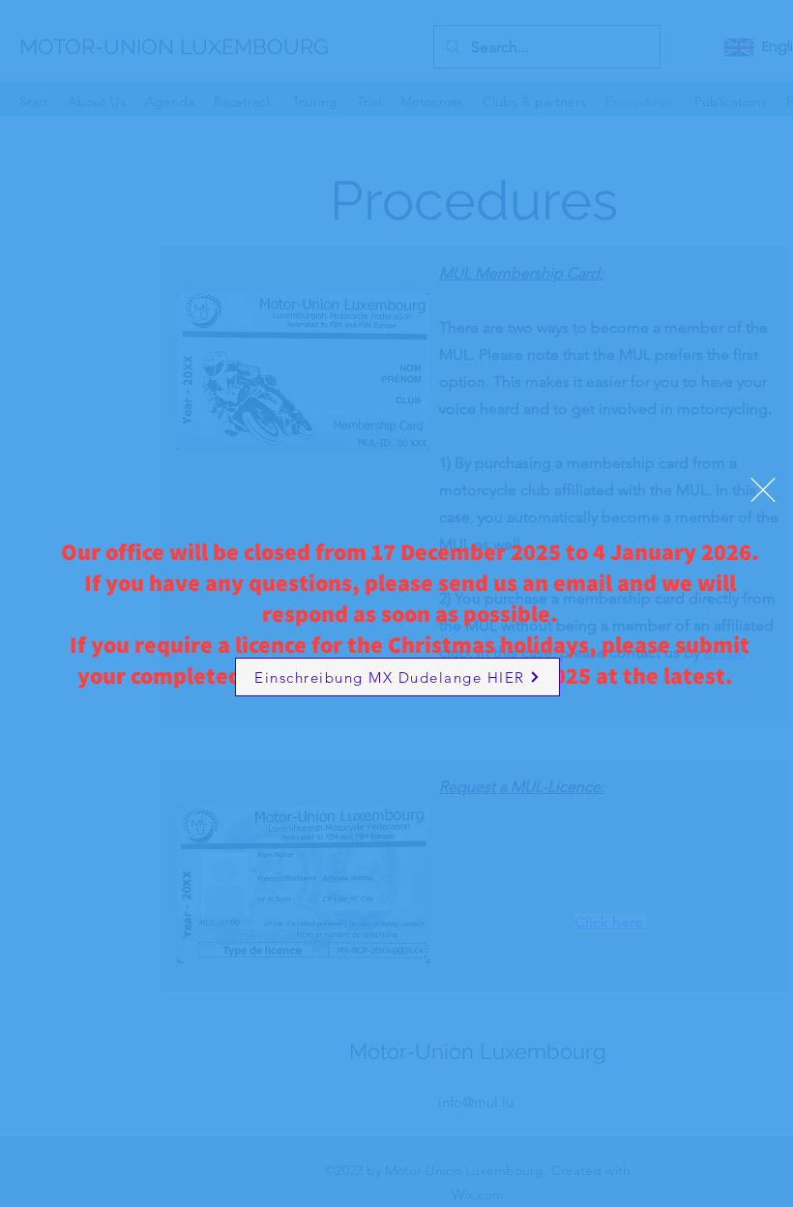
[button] (763, 490)
